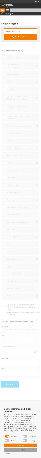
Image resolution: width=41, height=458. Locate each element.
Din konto (37, 1)
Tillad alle (20, 446)
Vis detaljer (8, 453)
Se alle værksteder (20, 36)
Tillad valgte (20, 450)
